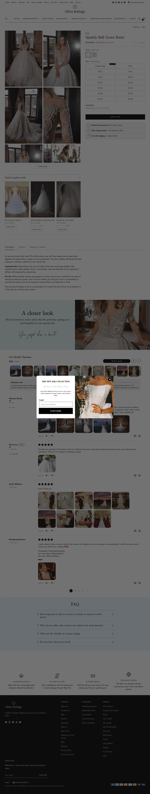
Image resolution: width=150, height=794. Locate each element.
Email (41, 400)
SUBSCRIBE (55, 411)
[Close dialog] (110, 379)
